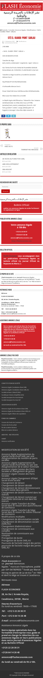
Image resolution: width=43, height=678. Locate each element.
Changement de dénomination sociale (20, 519)
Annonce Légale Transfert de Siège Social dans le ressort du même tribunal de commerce (21, 512)
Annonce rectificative (8, 441)
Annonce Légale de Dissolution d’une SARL (15, 409)
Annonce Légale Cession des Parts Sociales (18, 475)
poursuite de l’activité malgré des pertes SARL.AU (21, 546)
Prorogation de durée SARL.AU (16, 540)
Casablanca (16, 283)
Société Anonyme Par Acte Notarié (12, 397)
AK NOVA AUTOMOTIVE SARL (13, 159)
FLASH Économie (10, 256)
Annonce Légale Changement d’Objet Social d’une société (20, 479)
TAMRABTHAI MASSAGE (29, 149)
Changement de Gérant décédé (17, 485)
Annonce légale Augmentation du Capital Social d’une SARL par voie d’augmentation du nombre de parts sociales (19, 457)
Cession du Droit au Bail (9, 425)
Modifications (31, 30)
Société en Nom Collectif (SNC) (11, 392)
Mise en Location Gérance (10, 430)
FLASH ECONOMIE (23, 673)
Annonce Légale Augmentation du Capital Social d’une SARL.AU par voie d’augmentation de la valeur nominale (20, 465)
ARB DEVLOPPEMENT (10, 164)
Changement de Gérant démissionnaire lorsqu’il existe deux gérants (21, 489)
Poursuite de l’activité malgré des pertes (21, 543)
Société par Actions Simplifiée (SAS (12, 395)
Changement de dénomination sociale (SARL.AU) (20, 523)
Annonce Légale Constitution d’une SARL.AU (15, 390)
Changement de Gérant (13, 483)
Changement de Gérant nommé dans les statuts (21, 493)
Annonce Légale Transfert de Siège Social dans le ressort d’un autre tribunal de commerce (21, 505)
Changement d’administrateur (16, 526)
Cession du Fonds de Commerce (12, 422)
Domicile (4, 30)
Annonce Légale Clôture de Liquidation (14, 414)
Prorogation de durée (12, 538)
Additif (4, 439)
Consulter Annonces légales (17, 30)
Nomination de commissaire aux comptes (18, 534)
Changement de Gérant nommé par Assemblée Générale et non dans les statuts (19, 499)
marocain (5, 279)
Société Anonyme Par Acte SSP (11, 400)
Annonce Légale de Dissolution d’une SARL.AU (16, 411)
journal (19, 277)
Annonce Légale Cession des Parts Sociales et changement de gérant (18, 470)
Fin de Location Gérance (9, 427)
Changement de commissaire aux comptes (18, 530)
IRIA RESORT (7, 169)
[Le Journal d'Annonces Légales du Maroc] (21, 6)
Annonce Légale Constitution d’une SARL (14, 387)
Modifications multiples (13, 517)
